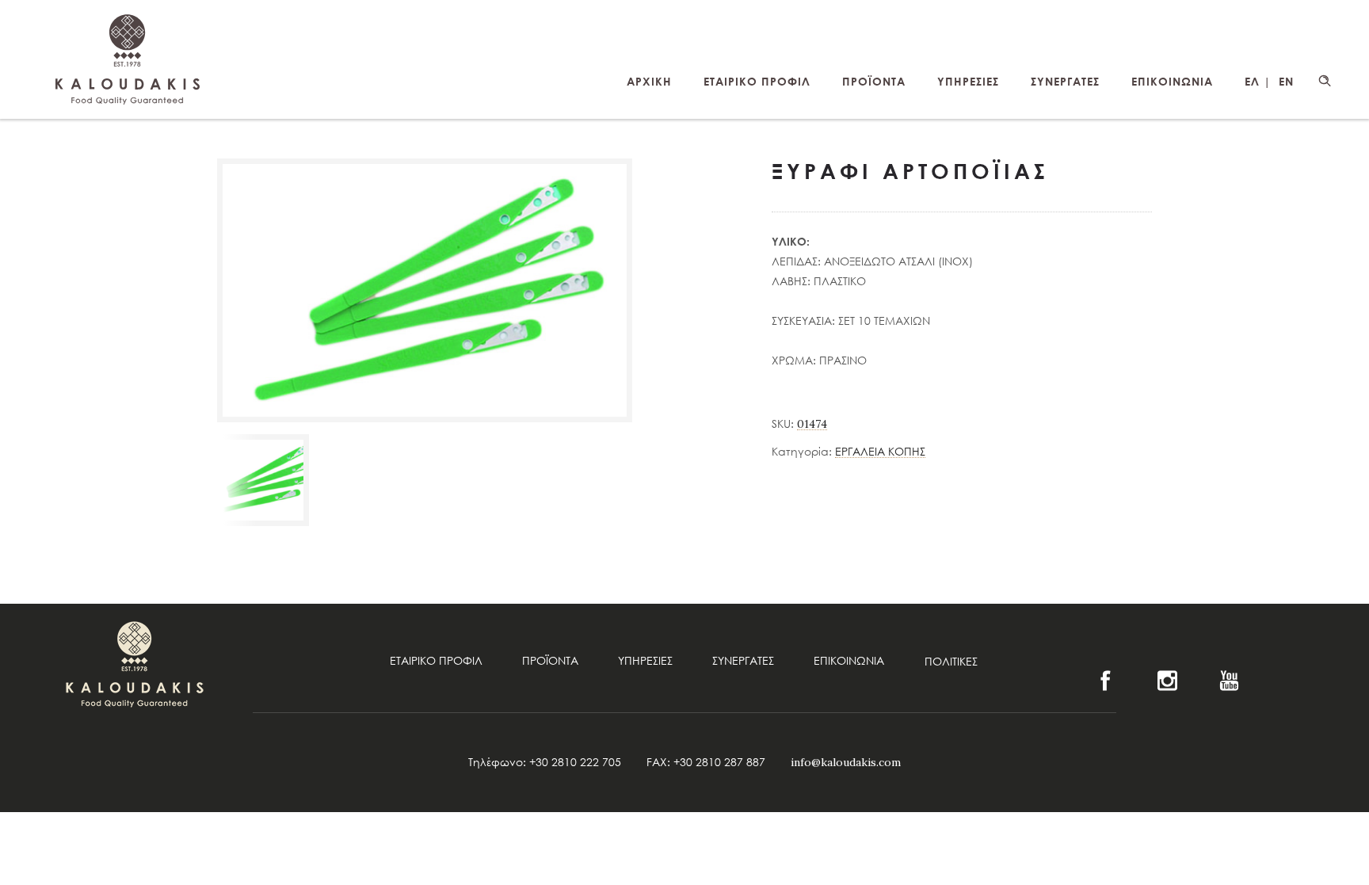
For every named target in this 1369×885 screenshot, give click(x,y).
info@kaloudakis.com (846, 762)
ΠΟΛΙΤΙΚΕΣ (951, 661)
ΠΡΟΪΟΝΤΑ (874, 81)
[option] (263, 480)
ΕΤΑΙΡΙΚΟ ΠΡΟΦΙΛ (757, 81)
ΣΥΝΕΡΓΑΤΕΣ (1065, 81)
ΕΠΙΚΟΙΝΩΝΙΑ (1172, 81)
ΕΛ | (1258, 81)
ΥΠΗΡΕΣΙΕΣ (968, 81)
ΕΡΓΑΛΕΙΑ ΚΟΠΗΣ (880, 451)
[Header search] (1324, 80)
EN (1286, 81)
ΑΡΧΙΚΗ (649, 81)
